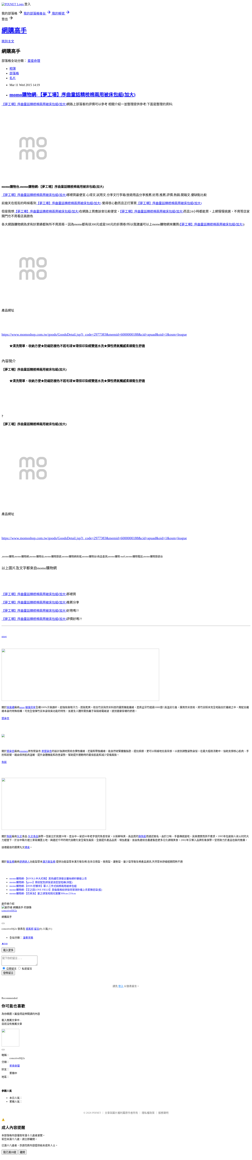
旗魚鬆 (142, 836)
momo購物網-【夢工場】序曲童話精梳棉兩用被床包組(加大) (72, 94)
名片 (12, 78)
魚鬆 (4, 762)
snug (4, 636)
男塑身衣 (47, 751)
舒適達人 (24, 861)
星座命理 (34, 60)
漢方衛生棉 (49, 861)
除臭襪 (10, 707)
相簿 (12, 68)
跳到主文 (8, 41)
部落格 (14, 73)
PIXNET (96, 1112)
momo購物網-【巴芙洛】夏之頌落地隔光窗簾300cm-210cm (42, 893)
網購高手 (14, 30)
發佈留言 (8, 972)
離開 (22, 1152)
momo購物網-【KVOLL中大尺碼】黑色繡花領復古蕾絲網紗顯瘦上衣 (48, 878)
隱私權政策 (148, 1112)
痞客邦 (29, 928)
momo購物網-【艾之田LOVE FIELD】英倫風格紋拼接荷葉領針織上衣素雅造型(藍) (55, 889)
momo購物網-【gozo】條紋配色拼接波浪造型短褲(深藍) (40, 882)
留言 (36, 928)
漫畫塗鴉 (28, 937)
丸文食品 (33, 836)
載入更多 (8, 950)
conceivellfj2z (9, 910)
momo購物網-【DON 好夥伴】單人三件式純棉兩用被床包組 (43, 885)
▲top (5, 943)
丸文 (19, 836)
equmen (23, 751)
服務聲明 (163, 1112)
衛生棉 (10, 861)
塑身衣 (5, 718)
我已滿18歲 (9, 1152)
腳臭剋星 (30, 707)
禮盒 (27, 847)
